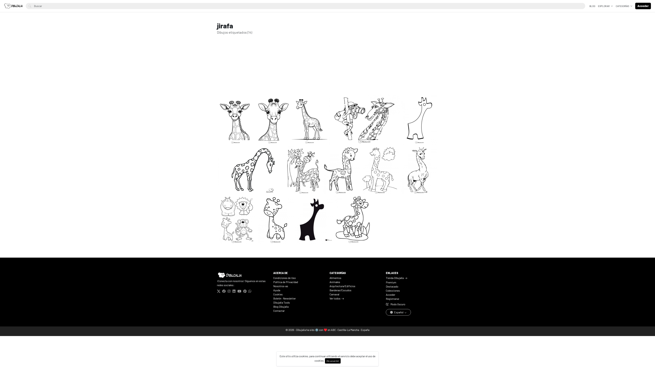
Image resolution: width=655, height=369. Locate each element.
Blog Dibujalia (281, 306)
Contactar (279, 310)
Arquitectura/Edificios (342, 286)
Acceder (390, 294)
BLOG (592, 6)
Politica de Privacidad (285, 282)
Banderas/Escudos (340, 290)
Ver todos (335, 298)
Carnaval (334, 294)
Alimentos (335, 277)
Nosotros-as (280, 286)
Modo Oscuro (397, 304)
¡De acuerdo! (332, 360)
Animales (335, 282)
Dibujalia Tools (281, 302)
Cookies (278, 294)
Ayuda (276, 290)
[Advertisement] (327, 70)
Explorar (604, 6)
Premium (391, 282)
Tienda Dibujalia (395, 277)
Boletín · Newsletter (284, 298)
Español (399, 312)
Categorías (623, 6)
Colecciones (393, 290)
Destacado (392, 286)
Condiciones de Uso (284, 277)
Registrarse (392, 298)
